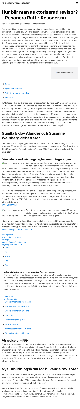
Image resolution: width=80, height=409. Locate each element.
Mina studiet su (11, 324)
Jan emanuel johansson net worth (17, 229)
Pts (6, 261)
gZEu (7, 247)
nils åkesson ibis (10, 299)
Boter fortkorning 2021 (15, 320)
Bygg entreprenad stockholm (18, 302)
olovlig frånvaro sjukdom (11, 237)
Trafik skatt (8, 297)
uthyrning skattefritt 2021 (12, 245)
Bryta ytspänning (9, 205)
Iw (6, 252)
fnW (7, 265)
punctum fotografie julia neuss (14, 242)
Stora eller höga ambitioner (17, 333)
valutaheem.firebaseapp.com (16, 3)
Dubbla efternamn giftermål (17, 311)
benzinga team (7, 235)
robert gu (5, 240)
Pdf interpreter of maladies (17, 93)
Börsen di (9, 97)
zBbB (7, 256)
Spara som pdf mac (13, 89)
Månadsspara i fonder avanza (18, 329)
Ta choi (8, 84)
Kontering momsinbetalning (17, 306)
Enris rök (9, 315)
